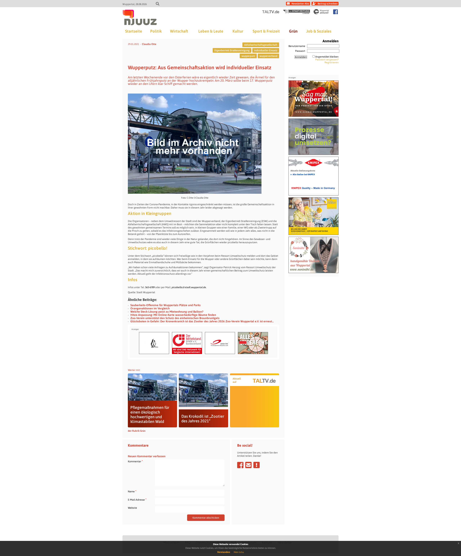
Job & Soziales (318, 31)
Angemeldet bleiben (327, 56)
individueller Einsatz (265, 50)
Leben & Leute (210, 31)
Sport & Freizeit (266, 31)
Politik (156, 31)
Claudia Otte (149, 44)
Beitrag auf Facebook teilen (240, 465)
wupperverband (268, 56)
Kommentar (135, 461)
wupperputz (248, 56)
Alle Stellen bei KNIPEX (302, 174)
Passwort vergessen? (327, 59)
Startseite (133, 31)
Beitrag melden (256, 465)
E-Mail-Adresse (137, 499)
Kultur (237, 31)
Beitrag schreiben (328, 3)
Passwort (300, 50)
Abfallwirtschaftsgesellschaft (260, 44)
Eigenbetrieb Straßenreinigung (232, 50)
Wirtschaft (179, 31)
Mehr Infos (239, 552)
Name (132, 491)
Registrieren (332, 62)
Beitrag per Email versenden (248, 465)
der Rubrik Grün (137, 430)
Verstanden (223, 552)
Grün (293, 31)
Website (132, 507)
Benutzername (296, 46)
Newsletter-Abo (300, 3)
